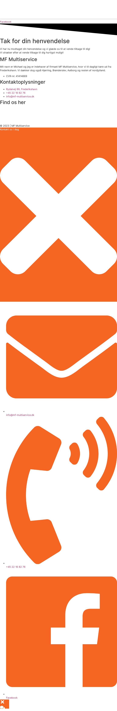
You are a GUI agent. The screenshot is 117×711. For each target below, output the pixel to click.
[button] (58, 19)
